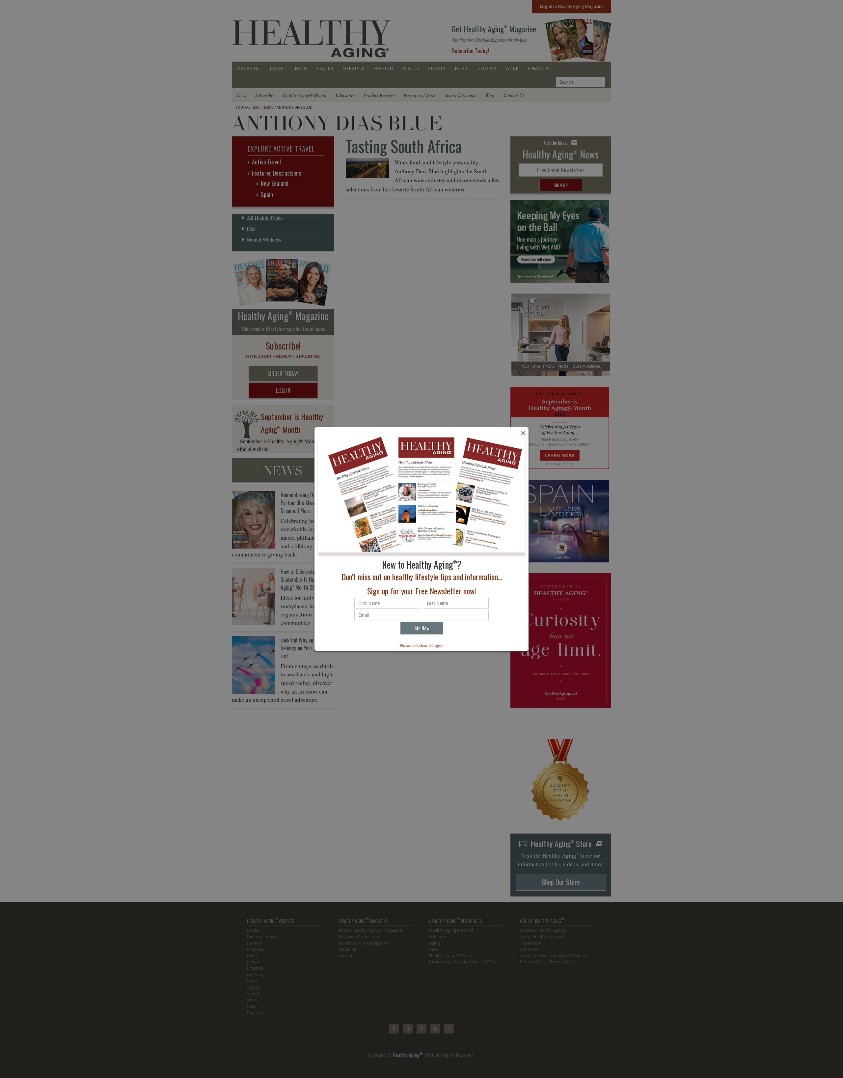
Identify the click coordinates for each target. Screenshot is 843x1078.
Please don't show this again (422, 645)
